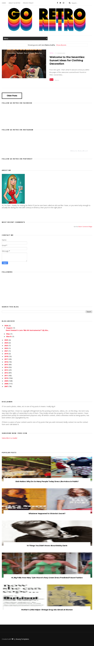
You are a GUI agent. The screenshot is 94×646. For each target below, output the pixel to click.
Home (4, 3)
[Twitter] (60, 3)
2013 (6, 370)
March (9, 336)
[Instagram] (63, 3)
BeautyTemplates (22, 639)
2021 (6, 351)
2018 (6, 356)
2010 (6, 378)
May (8, 334)
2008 (6, 384)
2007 (6, 386)
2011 (6, 375)
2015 (6, 364)
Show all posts (61, 45)
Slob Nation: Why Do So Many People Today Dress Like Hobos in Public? (47, 481)
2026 (6, 325)
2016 (6, 362)
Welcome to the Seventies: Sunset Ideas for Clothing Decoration (67, 60)
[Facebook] (57, 3)
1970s (51, 53)
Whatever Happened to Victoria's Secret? (47, 513)
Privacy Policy (28, 3)
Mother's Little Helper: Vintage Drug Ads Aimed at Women (47, 610)
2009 (6, 381)
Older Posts (12, 96)
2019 (6, 354)
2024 (6, 343)
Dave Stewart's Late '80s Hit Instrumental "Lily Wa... (27, 330)
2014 (6, 367)
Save (51, 80)
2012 (6, 373)
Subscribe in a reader (9, 438)
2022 (6, 348)
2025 (6, 340)
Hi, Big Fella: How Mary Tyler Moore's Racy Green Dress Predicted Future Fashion (47, 577)
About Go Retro (14, 3)
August (9, 328)
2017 (6, 359)
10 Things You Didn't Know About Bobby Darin (47, 545)
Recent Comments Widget (85, 226)
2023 (6, 345)
